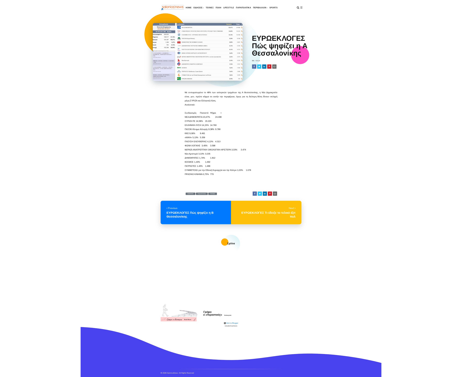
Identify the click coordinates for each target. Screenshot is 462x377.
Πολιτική (212, 194)
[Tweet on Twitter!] (259, 66)
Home (189, 8)
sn (253, 61)
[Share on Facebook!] (254, 66)
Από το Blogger (232, 323)
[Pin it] (269, 66)
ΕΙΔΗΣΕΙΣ (198, 8)
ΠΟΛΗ (218, 8)
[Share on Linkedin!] (264, 66)
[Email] (274, 66)
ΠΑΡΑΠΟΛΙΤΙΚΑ (243, 8)
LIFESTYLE (228, 8)
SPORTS (273, 8)
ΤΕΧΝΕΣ (210, 8)
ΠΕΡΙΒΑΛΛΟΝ (259, 8)
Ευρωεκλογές (202, 194)
